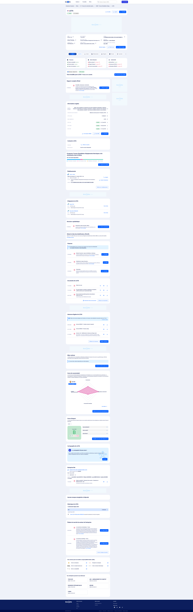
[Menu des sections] (67, 54)
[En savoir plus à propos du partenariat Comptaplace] (86, 568)
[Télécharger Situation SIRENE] (107, 126)
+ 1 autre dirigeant (111, 40)
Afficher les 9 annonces (93, 341)
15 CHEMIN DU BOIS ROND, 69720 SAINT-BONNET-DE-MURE (114, 37)
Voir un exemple (81, 90)
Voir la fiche (106, 206)
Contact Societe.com (98, 603)
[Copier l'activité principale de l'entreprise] (107, 109)
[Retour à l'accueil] (68, 602)
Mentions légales (102, 47)
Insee (105, 43)
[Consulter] (104, 286)
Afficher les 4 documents (103, 300)
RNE (106, 43)
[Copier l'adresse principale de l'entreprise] (125, 37)
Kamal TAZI (106, 40)
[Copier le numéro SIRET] (76, 40)
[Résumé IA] (100, 286)
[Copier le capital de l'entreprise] (107, 116)
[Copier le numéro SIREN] (73, 37)
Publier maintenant (104, 341)
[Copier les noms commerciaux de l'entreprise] (107, 119)
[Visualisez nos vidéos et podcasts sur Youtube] (120, 607)
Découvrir (105, 459)
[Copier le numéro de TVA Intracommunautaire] (75, 43)
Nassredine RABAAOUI (80, 514)
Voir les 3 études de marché (102, 552)
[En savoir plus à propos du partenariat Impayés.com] (107, 562)
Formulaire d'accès (70, 237)
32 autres (70, 478)
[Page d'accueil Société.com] (68, 2)
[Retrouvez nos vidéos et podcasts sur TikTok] (122, 607)
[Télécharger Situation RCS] (107, 122)
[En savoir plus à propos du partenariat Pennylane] (107, 565)
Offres (90, 1)
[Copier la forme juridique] (96, 43)
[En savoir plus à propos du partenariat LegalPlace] (86, 562)
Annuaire (77, 606)
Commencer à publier (105, 319)
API (77, 608)
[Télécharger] (107, 286)
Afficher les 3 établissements (102, 187)
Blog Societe (115, 603)
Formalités (84, 1)
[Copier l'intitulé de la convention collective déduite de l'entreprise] (107, 113)
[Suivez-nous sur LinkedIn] (114, 607)
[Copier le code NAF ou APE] (101, 40)
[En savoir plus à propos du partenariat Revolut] (86, 565)
